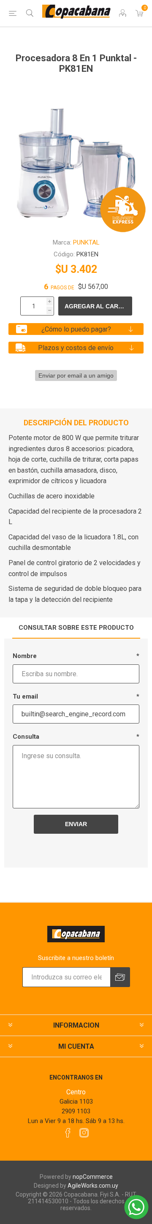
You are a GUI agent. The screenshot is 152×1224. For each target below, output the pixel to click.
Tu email (25, 696)
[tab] (76, 628)
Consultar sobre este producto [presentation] (76, 627)
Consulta (26, 736)
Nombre (25, 656)
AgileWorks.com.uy (93, 1185)
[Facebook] (68, 1133)
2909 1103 (76, 1111)
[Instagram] (84, 1133)
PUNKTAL (86, 242)
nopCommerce (93, 1176)
